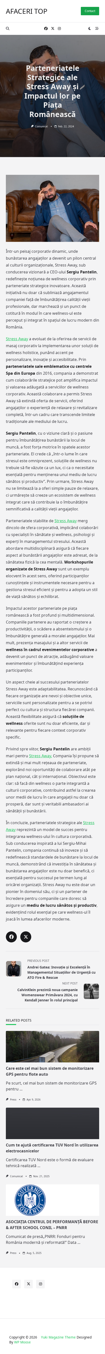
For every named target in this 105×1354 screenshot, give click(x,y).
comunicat (41, 126)
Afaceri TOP (26, 11)
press (13, 1099)
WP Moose (22, 1342)
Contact (90, 11)
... (21, 1089)
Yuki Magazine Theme (58, 1337)
